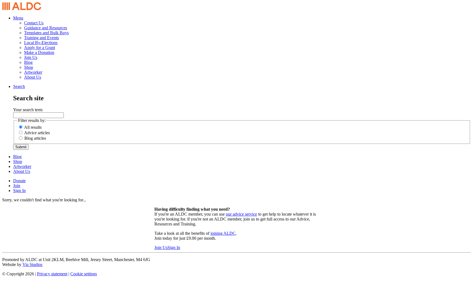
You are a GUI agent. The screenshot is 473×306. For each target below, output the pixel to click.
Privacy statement (52, 273)
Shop (28, 67)
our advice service (241, 214)
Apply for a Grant (39, 47)
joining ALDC (223, 233)
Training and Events (41, 37)
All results (33, 127)
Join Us (30, 57)
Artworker (33, 72)
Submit (21, 147)
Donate (19, 180)
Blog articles (35, 138)
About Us (32, 77)
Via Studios (32, 264)
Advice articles (37, 132)
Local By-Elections (40, 42)
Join (16, 185)
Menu (18, 18)
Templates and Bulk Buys (46, 32)
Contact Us (34, 23)
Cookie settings (83, 273)
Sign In (19, 190)
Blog (28, 62)
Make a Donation (39, 52)
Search (19, 86)
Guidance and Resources (45, 27)
